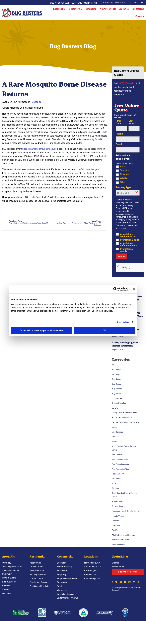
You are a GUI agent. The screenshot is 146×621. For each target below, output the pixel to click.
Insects (114, 427)
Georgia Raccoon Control (122, 417)
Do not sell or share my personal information (42, 330)
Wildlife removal (118, 544)
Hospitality (61, 574)
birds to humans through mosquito (39, 148)
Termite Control (118, 515)
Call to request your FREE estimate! (73, 2)
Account (133, 2)
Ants (122, 166)
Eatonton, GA (90, 574)
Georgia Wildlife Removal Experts (125, 422)
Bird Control (116, 383)
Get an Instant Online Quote (113, 2)
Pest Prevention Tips (120, 469)
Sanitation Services (65, 593)
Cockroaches (117, 398)
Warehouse (62, 589)
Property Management (67, 578)
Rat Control (116, 478)
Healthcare (62, 570)
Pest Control (117, 454)
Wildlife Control (36, 578)
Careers (139, 16)
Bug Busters (117, 388)
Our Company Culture (12, 566)
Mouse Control (117, 441)
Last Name (132, 122)
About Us (124, 8)
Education (61, 562)
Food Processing (64, 566)
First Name (119, 122)
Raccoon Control (118, 473)
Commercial (75, 8)
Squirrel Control (118, 506)
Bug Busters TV (118, 393)
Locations (138, 8)
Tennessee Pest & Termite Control (126, 511)
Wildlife (124, 178)
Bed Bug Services (38, 574)
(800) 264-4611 (126, 83)
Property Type (124, 187)
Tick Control (116, 525)
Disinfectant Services (39, 582)
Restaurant (62, 582)
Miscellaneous (117, 431)
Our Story (6, 562)
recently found (93, 139)
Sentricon (115, 488)
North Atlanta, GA (92, 562)
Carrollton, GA (90, 570)
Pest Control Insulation (40, 585)
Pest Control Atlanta (120, 459)
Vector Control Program (67, 597)
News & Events (108, 8)
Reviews (6, 585)
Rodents (115, 483)
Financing (91, 8)
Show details (122, 322)
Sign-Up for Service (127, 571)
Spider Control (117, 501)
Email (119, 144)
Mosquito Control (37, 570)
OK (104, 330)
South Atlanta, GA (92, 566)
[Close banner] (134, 289)
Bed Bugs (116, 374)
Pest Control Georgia (120, 464)
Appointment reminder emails (128, 244)
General (115, 407)
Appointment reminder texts (128, 235)
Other (123, 182)
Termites (124, 170)
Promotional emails (126, 250)
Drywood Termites (119, 403)
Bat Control (116, 369)
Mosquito (36, 101)
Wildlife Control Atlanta (121, 539)
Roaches (124, 174)
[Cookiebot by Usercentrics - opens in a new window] (115, 289)
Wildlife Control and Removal (123, 535)
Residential (59, 8)
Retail (59, 585)
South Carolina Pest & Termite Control (124, 495)
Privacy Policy (118, 566)
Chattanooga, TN (92, 578)
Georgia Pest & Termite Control (124, 412)
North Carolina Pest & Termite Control (124, 448)
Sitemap (115, 562)
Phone (120, 134)
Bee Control (116, 379)
